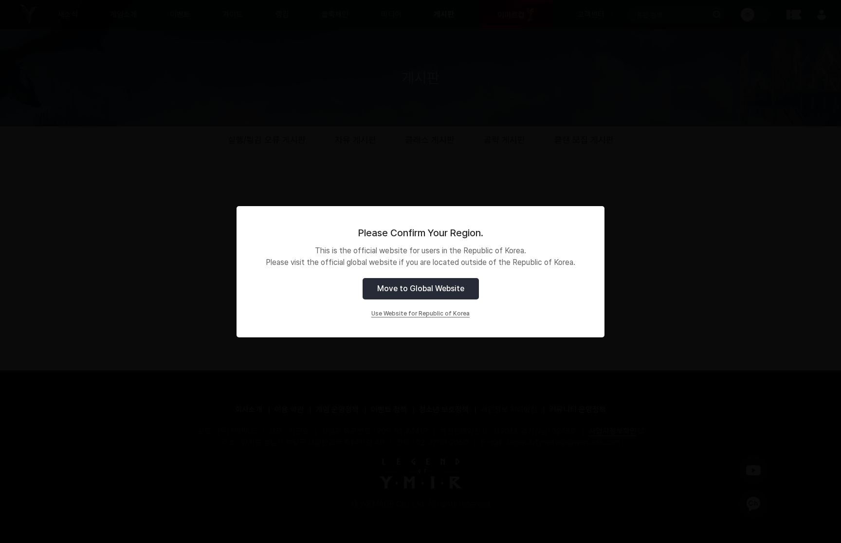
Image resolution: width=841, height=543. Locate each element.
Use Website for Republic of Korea (420, 313)
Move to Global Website (420, 288)
